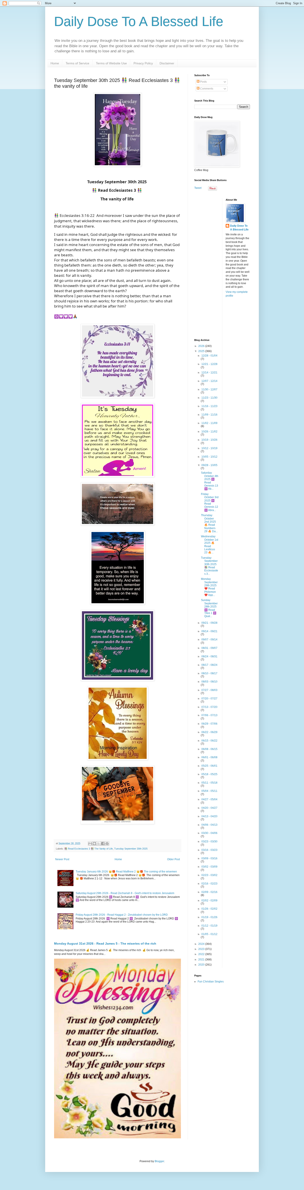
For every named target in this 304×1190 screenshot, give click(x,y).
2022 (201, 954)
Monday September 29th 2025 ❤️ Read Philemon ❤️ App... (209, 587)
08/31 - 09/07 (209, 648)
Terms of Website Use (111, 63)
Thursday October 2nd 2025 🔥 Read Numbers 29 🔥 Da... (209, 523)
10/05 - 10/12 (209, 456)
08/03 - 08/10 (209, 681)
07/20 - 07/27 (209, 698)
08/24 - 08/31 (209, 656)
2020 (201, 964)
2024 (201, 943)
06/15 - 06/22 (209, 740)
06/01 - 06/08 (209, 757)
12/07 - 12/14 (209, 381)
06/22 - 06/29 (209, 732)
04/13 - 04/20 (209, 816)
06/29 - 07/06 (209, 723)
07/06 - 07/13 (209, 715)
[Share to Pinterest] (107, 843)
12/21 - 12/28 (209, 364)
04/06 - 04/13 (209, 824)
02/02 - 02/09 (209, 900)
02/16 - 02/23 (209, 883)
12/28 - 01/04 (209, 355)
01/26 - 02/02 (209, 908)
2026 (201, 346)
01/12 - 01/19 (209, 925)
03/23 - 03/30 (209, 841)
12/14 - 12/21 (209, 372)
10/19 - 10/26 (209, 439)
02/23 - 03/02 (209, 875)
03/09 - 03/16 (209, 858)
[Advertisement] (222, 265)
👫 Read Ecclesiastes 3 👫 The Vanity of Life (88, 848)
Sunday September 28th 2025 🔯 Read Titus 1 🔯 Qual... (209, 608)
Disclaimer (167, 63)
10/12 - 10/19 (209, 448)
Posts (203, 81)
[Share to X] (98, 843)
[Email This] (90, 843)
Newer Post (62, 859)
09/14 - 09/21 (209, 631)
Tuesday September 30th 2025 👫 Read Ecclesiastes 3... (209, 565)
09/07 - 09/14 (209, 639)
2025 (201, 351)
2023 (201, 949)
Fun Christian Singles (211, 981)
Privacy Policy (143, 63)
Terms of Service (77, 63)
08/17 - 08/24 (209, 664)
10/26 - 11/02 (209, 431)
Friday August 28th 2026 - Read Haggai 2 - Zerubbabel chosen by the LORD (122, 914)
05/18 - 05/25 (209, 774)
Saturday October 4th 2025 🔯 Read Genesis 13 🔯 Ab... (209, 480)
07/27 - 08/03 (209, 690)
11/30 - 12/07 (209, 389)
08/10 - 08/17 (209, 673)
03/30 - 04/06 (209, 833)
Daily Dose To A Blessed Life (138, 21)
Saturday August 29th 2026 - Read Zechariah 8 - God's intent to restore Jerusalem (125, 893)
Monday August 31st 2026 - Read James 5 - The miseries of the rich (105, 943)
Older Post (173, 859)
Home (55, 63)
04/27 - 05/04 (209, 799)
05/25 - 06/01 (209, 765)
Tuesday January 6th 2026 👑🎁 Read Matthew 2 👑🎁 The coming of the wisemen (126, 871)
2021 (201, 959)
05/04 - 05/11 (209, 791)
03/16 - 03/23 (209, 850)
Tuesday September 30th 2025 (131, 848)
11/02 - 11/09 (209, 423)
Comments (206, 88)
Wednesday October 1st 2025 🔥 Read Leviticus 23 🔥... (209, 544)
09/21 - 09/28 (209, 622)
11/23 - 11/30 (209, 397)
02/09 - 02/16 (209, 892)
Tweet (197, 188)
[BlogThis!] (94, 843)
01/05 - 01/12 (209, 934)
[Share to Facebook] (103, 843)
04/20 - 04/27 (209, 807)
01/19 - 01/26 (209, 917)
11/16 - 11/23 (209, 406)
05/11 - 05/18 (209, 782)
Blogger (159, 1161)
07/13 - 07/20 (209, 707)
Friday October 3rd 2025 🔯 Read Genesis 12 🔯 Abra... (210, 502)
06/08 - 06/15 (209, 749)
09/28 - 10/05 (209, 465)
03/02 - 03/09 (209, 866)
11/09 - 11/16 (209, 414)
